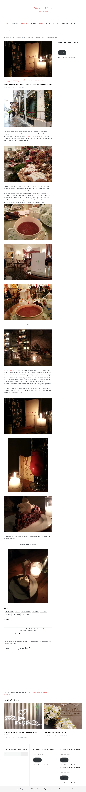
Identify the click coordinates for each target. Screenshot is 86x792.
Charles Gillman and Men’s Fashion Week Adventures (16, 642)
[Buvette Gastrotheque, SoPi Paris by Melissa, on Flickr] (28, 347)
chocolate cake (26, 629)
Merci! (62, 53)
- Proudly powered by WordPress (43, 789)
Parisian (15, 23)
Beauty (33, 23)
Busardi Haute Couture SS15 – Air (41, 641)
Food (41, 23)
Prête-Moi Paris (43, 8)
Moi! (5, 2)
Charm (30, 80)
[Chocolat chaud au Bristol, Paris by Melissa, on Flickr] (28, 108)
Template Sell (68, 789)
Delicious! (39, 80)
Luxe (7, 23)
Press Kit (11, 2)
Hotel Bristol (46, 629)
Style (73, 23)
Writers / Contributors (22, 2)
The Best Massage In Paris (55, 732)
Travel (8, 31)
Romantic (24, 23)
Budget (16, 80)
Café (23, 80)
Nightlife (64, 23)
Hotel (48, 23)
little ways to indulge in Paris (28, 630)
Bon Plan (7, 80)
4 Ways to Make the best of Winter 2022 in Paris (21, 733)
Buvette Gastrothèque (33, 136)
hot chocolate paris (37, 629)
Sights (55, 23)
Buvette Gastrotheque (14, 629)
